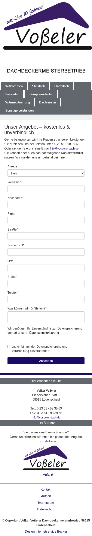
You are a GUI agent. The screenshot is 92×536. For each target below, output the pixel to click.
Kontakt (46, 489)
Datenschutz (46, 509)
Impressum (46, 502)
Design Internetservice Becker (46, 531)
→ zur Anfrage (46, 441)
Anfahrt (46, 496)
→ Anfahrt (46, 474)
